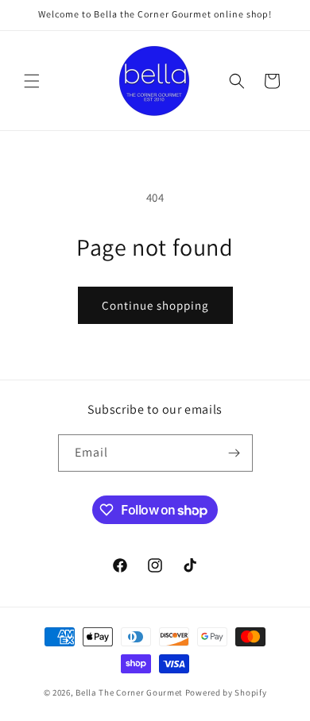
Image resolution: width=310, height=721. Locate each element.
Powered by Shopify (226, 692)
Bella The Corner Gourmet (129, 692)
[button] (31, 81)
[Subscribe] (234, 453)
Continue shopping (155, 305)
